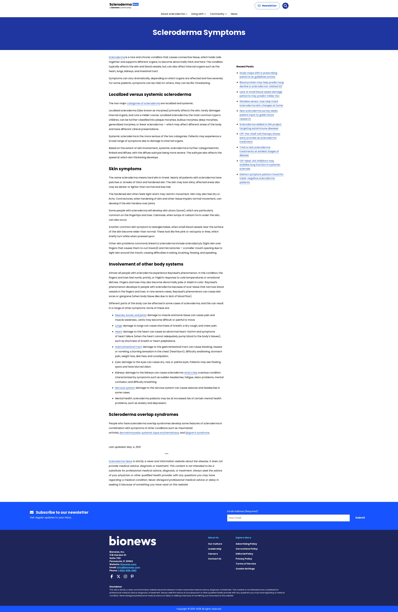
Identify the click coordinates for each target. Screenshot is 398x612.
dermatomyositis (130, 433)
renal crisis (190, 372)
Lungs (118, 326)
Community (217, 14)
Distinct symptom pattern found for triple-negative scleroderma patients (262, 178)
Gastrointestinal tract (128, 347)
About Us (213, 537)
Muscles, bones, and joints (130, 315)
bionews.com (128, 564)
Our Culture (215, 543)
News (234, 14)
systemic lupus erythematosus (160, 433)
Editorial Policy (244, 553)
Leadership (214, 548)
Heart (118, 331)
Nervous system (125, 388)
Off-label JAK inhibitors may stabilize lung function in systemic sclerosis (260, 165)
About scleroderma (173, 14)
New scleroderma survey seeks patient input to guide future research (259, 115)
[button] (267, 5)
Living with (197, 14)
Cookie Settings (245, 568)
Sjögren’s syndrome (197, 433)
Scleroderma (117, 57)
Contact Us (214, 558)
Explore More (243, 537)
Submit (360, 517)
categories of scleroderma (143, 103)
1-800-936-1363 (127, 570)
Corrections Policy (247, 548)
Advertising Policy (246, 543)
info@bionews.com (128, 567)
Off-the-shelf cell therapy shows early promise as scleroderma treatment (260, 137)
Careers (213, 553)
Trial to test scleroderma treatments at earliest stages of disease (259, 151)
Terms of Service (246, 563)
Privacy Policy (244, 558)
